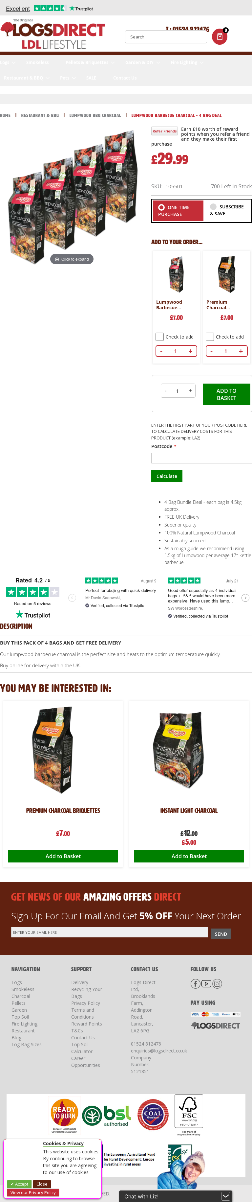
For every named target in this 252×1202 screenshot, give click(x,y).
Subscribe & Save (227, 210)
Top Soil (20, 1017)
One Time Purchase (174, 210)
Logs (16, 982)
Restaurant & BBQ (40, 115)
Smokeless (22, 989)
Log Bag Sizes (26, 1044)
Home (6, 115)
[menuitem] (8, 62)
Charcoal (20, 996)
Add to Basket (189, 856)
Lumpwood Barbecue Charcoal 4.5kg (172, 305)
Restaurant (23, 1030)
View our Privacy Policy (33, 1192)
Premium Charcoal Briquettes (218, 305)
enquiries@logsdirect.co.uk (159, 1051)
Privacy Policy (85, 1003)
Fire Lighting (24, 1024)
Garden (19, 1010)
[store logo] (52, 35)
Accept (21, 1184)
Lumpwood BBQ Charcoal (96, 115)
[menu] (126, 70)
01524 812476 (146, 1044)
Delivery (79, 982)
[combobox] (166, 36)
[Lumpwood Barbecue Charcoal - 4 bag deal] (98, 294)
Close (42, 1184)
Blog (16, 1037)
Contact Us (83, 1037)
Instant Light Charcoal (63, 810)
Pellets (18, 1003)
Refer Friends (165, 131)
